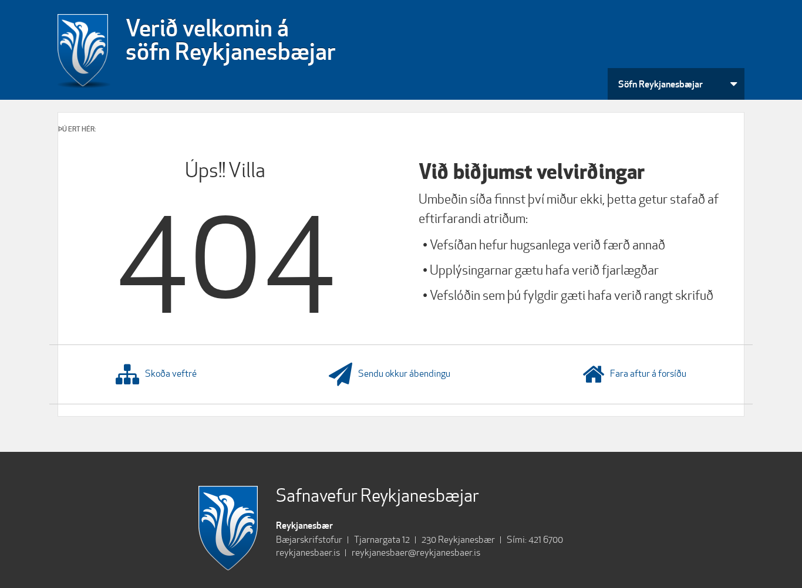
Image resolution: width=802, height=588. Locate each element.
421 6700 (545, 539)
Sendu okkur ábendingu (404, 373)
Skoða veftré (171, 373)
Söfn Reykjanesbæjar (660, 83)
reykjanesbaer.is (308, 552)
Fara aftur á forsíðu (648, 373)
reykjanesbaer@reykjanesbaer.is (416, 552)
